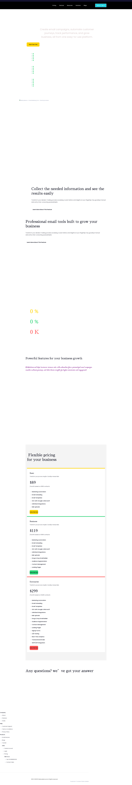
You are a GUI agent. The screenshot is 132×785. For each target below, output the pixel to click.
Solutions (78, 5)
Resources (70, 5)
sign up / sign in (101, 5)
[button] (33, 44)
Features (61, 5)
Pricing (54, 5)
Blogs (85, 5)
